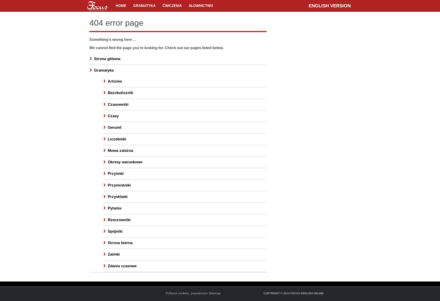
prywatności (199, 293)
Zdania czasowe (122, 266)
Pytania (114, 208)
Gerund (114, 127)
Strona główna (107, 59)
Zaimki (114, 254)
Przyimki (116, 173)
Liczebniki (117, 139)
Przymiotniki (119, 185)
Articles (115, 81)
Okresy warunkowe (125, 162)
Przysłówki (118, 197)
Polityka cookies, (178, 293)
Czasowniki (118, 104)
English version (330, 5)
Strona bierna (120, 243)
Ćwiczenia (172, 6)
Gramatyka (144, 6)
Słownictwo (201, 6)
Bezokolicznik (120, 93)
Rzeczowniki (119, 220)
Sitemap (215, 293)
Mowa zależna (120, 150)
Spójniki (115, 231)
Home (121, 6)
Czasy (113, 116)
